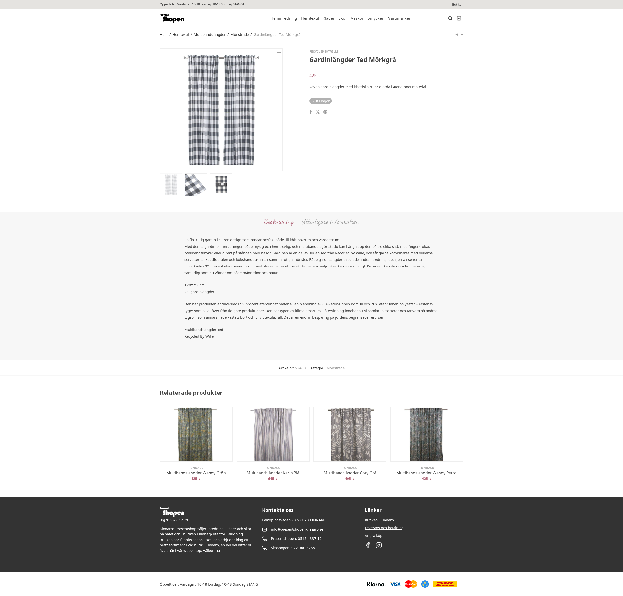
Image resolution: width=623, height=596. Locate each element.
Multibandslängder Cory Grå (350, 473)
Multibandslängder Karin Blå (273, 473)
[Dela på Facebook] (310, 112)
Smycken (376, 18)
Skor (343, 18)
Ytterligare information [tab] (330, 221)
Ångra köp (373, 535)
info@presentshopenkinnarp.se (297, 529)
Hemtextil (310, 18)
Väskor (357, 18)
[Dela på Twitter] (317, 112)
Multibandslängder (210, 34)
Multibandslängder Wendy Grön (196, 473)
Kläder (329, 18)
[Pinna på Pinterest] (325, 112)
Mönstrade (239, 34)
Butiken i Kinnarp (379, 519)
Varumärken (399, 18)
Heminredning (283, 18)
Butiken (457, 4)
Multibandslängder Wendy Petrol (427, 473)
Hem (164, 34)
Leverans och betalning (384, 527)
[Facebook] (368, 546)
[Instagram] (379, 546)
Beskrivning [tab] (278, 221)
